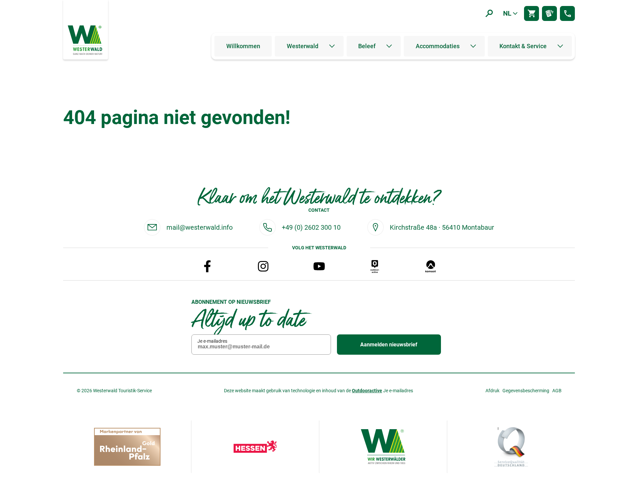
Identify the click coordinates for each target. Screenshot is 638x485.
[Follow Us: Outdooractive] (375, 266)
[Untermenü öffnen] (332, 46)
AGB (557, 390)
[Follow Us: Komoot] (431, 266)
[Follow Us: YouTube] (319, 266)
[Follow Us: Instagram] (263, 266)
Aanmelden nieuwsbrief (388, 344)
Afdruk (492, 390)
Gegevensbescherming (525, 390)
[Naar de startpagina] (86, 39)
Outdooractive (367, 390)
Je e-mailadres (212, 341)
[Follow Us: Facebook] (207, 266)
